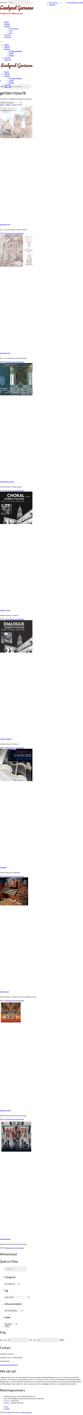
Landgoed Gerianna (16, 7)
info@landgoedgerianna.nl (9, 1365)
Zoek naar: (3, 86)
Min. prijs (3, 1340)
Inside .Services (26, 1412)
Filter (61, 1340)
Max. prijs (32, 1340)
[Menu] (1, 41)
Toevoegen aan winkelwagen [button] (14, 233)
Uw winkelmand (75, 2)
